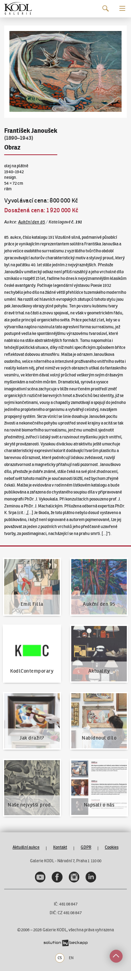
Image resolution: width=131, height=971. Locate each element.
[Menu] (122, 8)
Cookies (111, 847)
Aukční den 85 (31, 221)
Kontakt (60, 847)
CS (60, 957)
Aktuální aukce (26, 847)
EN (71, 957)
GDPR (86, 847)
